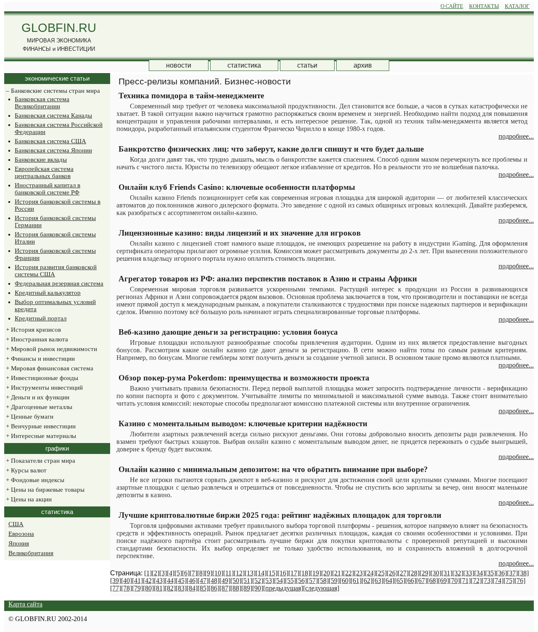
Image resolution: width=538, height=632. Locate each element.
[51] (246, 580)
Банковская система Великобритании (42, 103)
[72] (476, 580)
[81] (159, 588)
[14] (261, 573)
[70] (454, 580)
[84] (192, 588)
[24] (370, 573)
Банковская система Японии (53, 150)
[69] (443, 580)
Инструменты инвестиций (43, 387)
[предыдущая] (283, 588)
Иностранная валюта (36, 339)
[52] (257, 580)
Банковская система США (50, 141)
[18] (304, 573)
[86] (213, 588)
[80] (148, 588)
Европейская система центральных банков (44, 172)
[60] (345, 580)
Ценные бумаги (28, 416)
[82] (170, 588)
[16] (282, 573)
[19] (315, 573)
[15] (271, 573)
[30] (435, 573)
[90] (257, 588)
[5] (178, 573)
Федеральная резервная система (59, 283)
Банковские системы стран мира (52, 90)
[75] (509, 580)
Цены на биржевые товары (44, 489)
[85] (203, 588)
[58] (323, 580)
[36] (501, 573)
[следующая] (321, 588)
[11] (228, 573)
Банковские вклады (41, 159)
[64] (388, 580)
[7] (193, 573)
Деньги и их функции (36, 397)
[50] (235, 580)
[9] (208, 573)
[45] (181, 580)
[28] (414, 573)
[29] (424, 573)
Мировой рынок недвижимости (50, 349)
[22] (348, 573)
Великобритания (30, 553)
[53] (268, 580)
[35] (490, 573)
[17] (293, 573)
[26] (392, 573)
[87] (224, 588)
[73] (487, 580)
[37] (512, 573)
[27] (403, 573)
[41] (137, 580)
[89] (246, 588)
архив (362, 65)
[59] (334, 580)
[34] (479, 573)
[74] (498, 580)
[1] (148, 573)
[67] (421, 580)
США (16, 524)
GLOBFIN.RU (58, 27)
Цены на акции (28, 499)
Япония (18, 543)
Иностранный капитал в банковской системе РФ (47, 189)
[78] (126, 588)
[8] (201, 573)
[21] (337, 573)
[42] (148, 580)
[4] (170, 573)
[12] (239, 573)
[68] (432, 580)
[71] (465, 580)
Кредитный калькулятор (48, 292)
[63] (377, 580)
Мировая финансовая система (48, 368)
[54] (279, 580)
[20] (326, 573)
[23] (359, 573)
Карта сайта (25, 604)
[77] (115, 588)
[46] (192, 580)
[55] (290, 580)
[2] (155, 573)
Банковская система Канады (53, 115)
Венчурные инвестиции (40, 426)
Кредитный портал (40, 318)
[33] (468, 573)
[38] (523, 573)
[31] (446, 573)
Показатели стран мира (39, 460)
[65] (399, 580)
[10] (217, 573)
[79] (137, 588)
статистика (244, 65)
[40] (126, 580)
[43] (159, 580)
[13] (250, 573)
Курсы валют (25, 470)
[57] (312, 580)
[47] (203, 580)
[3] (163, 573)
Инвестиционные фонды (41, 378)
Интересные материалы (40, 436)
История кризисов (32, 329)
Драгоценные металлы (38, 407)
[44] (170, 580)
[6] (186, 573)
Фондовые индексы (34, 480)
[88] (235, 588)
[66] (410, 580)
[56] (301, 580)
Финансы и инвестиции (39, 358)
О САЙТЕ (451, 6)
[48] (213, 580)
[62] (366, 580)
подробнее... (516, 136)
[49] (224, 580)
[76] (519, 580)
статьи (307, 65)
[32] (457, 573)
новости (178, 65)
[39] (115, 580)
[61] (356, 580)
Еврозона (21, 533)
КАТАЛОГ (517, 6)
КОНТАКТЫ (484, 6)
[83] (181, 588)
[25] (381, 573)
